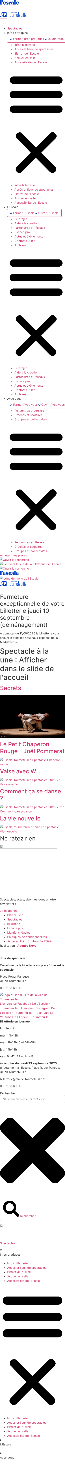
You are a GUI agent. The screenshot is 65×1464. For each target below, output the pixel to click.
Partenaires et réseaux (29, 227)
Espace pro (22, 232)
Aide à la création (26, 223)
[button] (36, 123)
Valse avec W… (20, 771)
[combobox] (32, 1099)
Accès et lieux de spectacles (33, 49)
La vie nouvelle (20, 818)
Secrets (10, 688)
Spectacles (7, 1243)
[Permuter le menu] (3, 22)
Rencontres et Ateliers (29, 410)
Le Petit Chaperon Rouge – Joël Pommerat (32, 748)
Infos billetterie (24, 45)
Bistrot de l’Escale (26, 53)
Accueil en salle (25, 58)
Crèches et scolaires (28, 415)
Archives (20, 245)
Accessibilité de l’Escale (30, 62)
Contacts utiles (24, 241)
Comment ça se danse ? (30, 795)
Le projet (20, 219)
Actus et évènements (28, 236)
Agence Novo (26, 945)
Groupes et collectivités (30, 419)
